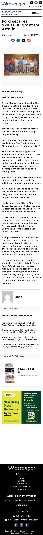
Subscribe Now (11, 11)
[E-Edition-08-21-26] (10, 373)
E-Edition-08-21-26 (26, 370)
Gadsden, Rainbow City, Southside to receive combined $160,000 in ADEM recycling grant (19, 332)
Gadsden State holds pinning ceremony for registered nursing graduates (20, 345)
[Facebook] (36, 2)
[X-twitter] (31, 2)
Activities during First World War (17, 316)
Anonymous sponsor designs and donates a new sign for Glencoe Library (20, 338)
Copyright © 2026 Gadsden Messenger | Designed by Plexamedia (21, 532)
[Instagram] (40, 2)
